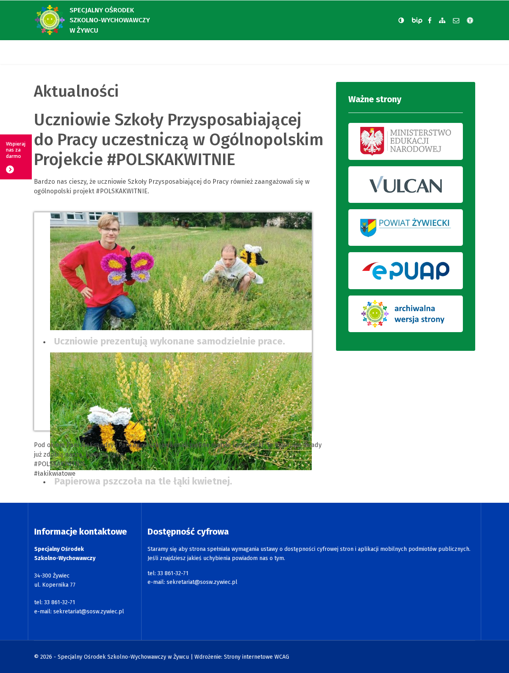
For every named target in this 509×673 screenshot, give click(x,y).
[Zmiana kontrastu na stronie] (401, 20)
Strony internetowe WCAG (256, 657)
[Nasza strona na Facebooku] (429, 20)
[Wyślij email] (456, 20)
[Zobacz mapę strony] (442, 20)
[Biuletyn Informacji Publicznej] (418, 20)
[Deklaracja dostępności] (470, 20)
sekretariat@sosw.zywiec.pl (88, 611)
